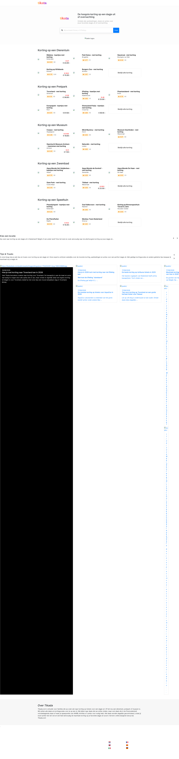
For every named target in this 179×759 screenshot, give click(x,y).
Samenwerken (60, 742)
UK (17, 247)
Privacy (58, 746)
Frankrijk (13, 247)
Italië (24, 247)
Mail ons (78, 742)
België (8, 247)
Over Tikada (42, 746)
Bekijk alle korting (125, 73)
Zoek (116, 30)
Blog (39, 750)
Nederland (114, 742)
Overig (41, 247)
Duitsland (35, 247)
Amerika (29, 247)
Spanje (20, 247)
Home (40, 742)
